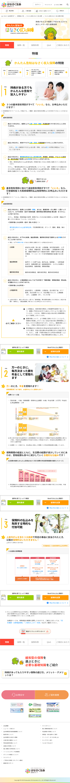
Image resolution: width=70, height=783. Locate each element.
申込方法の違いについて (57, 357)
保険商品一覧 (20, 16)
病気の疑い (21, 242)
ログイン (38, 4)
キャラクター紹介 (47, 740)
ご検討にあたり (63, 45)
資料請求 (20, 351)
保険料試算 (55, 351)
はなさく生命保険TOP (8, 16)
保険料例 (35, 45)
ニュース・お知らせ (9, 728)
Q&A (49, 45)
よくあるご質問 (58, 4)
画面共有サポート (8, 763)
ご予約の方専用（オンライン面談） (13, 760)
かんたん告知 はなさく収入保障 (34, 16)
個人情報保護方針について (49, 728)
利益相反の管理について (49, 731)
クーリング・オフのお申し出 (50, 737)
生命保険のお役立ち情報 (10, 737)
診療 (29, 159)
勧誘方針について (8, 734)
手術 (35, 124)
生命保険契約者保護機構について (12, 731)
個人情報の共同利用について (11, 749)
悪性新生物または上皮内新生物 (30, 157)
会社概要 (5, 726)
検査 (39, 124)
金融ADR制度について (9, 746)
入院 (30, 124)
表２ (54, 133)
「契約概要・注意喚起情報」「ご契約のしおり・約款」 (35, 621)
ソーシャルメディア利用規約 (11, 751)
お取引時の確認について (10, 740)
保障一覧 (21, 45)
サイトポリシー (46, 726)
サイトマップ (48, 4)
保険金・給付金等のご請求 (49, 734)
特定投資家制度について (10, 743)
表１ (17, 130)
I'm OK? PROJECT (47, 743)
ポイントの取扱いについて (11, 754)
